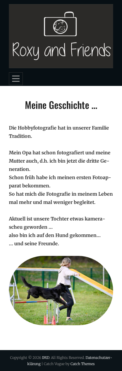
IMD (45, 357)
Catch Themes (82, 364)
